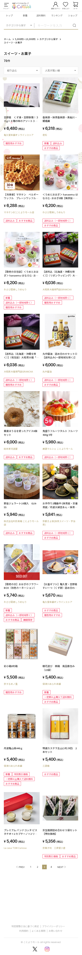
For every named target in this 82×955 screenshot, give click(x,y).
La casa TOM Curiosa (15, 847)
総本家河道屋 (11, 448)
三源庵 (46, 765)
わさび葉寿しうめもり (54, 212)
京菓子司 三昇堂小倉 (54, 847)
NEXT (60, 867)
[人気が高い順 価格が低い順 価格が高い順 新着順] (60, 70)
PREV (22, 867)
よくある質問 (38, 930)
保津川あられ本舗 (52, 683)
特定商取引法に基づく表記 (25, 926)
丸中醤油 (47, 371)
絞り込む (12, 70)
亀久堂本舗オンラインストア (19, 134)
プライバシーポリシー (53, 926)
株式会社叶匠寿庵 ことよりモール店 (21, 522)
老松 (45, 134)
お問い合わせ (55, 930)
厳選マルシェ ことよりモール (58, 448)
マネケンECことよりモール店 (19, 212)
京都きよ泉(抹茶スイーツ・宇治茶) (59, 522)
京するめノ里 (11, 683)
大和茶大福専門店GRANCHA (57, 289)
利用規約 (23, 930)
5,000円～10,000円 (25, 39)
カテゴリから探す (16, 25)
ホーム (7, 39)
